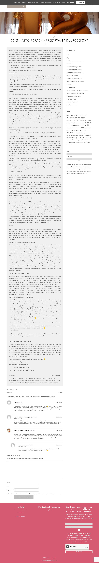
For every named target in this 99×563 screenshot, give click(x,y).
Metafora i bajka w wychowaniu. (76, 81)
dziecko (82, 120)
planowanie (78, 128)
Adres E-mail (70, 156)
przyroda (89, 128)
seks (49, 382)
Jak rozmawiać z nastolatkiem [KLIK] (19, 365)
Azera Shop (44, 560)
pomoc (83, 128)
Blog (20, 378)
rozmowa (79, 133)
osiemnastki (18, 382)
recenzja (78, 130)
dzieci (77, 120)
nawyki (73, 128)
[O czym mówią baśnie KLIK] (35, 266)
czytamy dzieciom (81, 115)
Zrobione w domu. (72, 105)
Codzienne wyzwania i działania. (76, 61)
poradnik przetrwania (27, 382)
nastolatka (52, 380)
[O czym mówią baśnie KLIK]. (42, 251)
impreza (19, 380)
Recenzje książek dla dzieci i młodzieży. (78, 90)
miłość (73, 123)
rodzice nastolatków (43, 382)
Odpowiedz (59, 402)
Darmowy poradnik (87, 5)
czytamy (72, 115)
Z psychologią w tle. (50, 378)
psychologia (69, 130)
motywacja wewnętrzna (80, 122)
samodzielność (70, 135)
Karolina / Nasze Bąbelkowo (21, 430)
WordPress (55, 560)
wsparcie (77, 137)
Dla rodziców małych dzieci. (74, 67)
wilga (72, 137)
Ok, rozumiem (80, 2)
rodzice (70, 132)
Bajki (68, 55)
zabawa (56, 382)
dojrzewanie (70, 120)
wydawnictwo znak (86, 140)
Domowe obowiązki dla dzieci (75, 72)
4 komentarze (56, 375)
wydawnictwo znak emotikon (75, 142)
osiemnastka (12, 382)
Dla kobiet (69, 64)
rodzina (74, 133)
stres (52, 382)
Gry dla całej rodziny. (72, 75)
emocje (88, 120)
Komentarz (9, 461)
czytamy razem (72, 118)
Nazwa (9, 482)
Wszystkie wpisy (71, 99)
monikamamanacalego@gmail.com (20, 510)
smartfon (78, 135)
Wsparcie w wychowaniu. (40, 378)
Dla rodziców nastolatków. (27, 378)
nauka (69, 128)
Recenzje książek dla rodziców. (75, 93)
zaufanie (68, 144)
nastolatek (47, 380)
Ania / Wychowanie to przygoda (22, 417)
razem (73, 130)
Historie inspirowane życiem (75, 78)
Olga (15, 402)
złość (71, 144)
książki (70, 123)
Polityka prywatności (20, 516)
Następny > (60, 392)
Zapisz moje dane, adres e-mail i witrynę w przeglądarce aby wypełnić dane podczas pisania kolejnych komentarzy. (34, 493)
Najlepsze (69, 84)
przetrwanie (35, 382)
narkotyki (42, 380)
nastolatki (58, 380)
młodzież (37, 380)
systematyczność (87, 135)
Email (8, 486)
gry (67, 123)
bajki (68, 115)
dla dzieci (81, 117)
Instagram (32, 370)
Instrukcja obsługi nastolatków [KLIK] (20, 367)
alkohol (14, 380)
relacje (83, 130)
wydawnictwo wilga (73, 140)
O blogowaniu (71, 87)
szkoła (68, 137)
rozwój (83, 133)
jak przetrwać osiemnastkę (28, 380)
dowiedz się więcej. (70, 2)
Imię (68, 151)
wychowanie (86, 137)
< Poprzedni (9, 392)
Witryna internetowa (11, 490)
